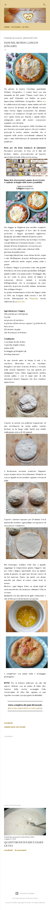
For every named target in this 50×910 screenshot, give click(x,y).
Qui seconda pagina (33, 708)
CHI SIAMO (16, 27)
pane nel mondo (18, 727)
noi (44, 101)
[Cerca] (44, 4)
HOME (6, 27)
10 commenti (20, 850)
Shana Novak (33, 898)
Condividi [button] (8, 723)
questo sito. (20, 301)
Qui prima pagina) (16, 708)
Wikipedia (33, 298)
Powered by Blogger (27, 893)
